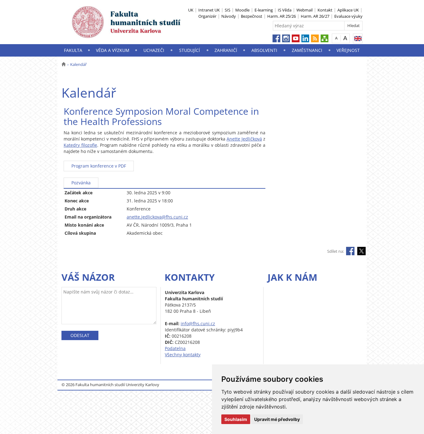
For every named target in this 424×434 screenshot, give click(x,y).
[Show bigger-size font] (345, 38)
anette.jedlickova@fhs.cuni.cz (157, 217)
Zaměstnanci (307, 50)
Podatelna (175, 348)
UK (190, 10)
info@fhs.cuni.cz (198, 323)
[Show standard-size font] (336, 38)
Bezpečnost (251, 16)
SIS (227, 10)
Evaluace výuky (348, 16)
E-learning (264, 10)
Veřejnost (348, 50)
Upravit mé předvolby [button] (277, 419)
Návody (228, 16)
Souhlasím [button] (235, 419)
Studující (189, 50)
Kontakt (325, 10)
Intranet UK (209, 10)
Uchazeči (153, 50)
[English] (358, 38)
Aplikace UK (348, 10)
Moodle (242, 10)
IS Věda (284, 10)
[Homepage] (63, 64)
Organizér (207, 16)
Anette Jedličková (244, 139)
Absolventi (264, 50)
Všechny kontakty (183, 355)
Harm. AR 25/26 (281, 16)
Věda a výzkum (112, 50)
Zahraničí (225, 50)
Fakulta (73, 50)
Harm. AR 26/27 (315, 16)
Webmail (304, 10)
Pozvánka (81, 183)
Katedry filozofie (80, 145)
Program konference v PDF (98, 166)
